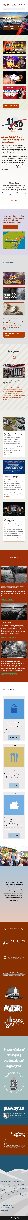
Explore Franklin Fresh (9, 674)
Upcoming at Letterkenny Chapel (13, 434)
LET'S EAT (14, 785)
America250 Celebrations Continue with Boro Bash (11, 477)
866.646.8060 (4, 1209)
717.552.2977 (4, 1210)
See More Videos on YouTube (12, 334)
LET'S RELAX (14, 835)
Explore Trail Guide (8, 599)
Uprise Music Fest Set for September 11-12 (11, 519)
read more (6, 399)
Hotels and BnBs (10, 227)
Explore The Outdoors (9, 637)
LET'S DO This (14, 737)
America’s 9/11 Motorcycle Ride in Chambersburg (12, 381)
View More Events (11, 105)
